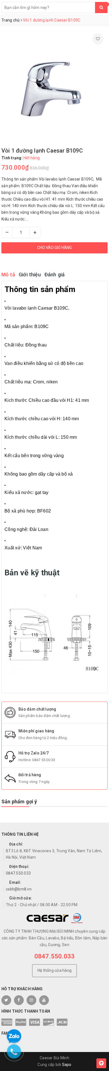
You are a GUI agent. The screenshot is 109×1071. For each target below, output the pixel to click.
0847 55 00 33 (43, 760)
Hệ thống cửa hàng (54, 970)
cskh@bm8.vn (19, 889)
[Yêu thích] (97, 38)
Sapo (67, 1064)
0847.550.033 (18, 873)
